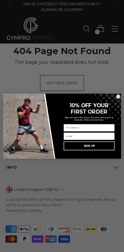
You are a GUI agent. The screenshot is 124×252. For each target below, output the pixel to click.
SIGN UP (89, 145)
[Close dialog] (118, 96)
